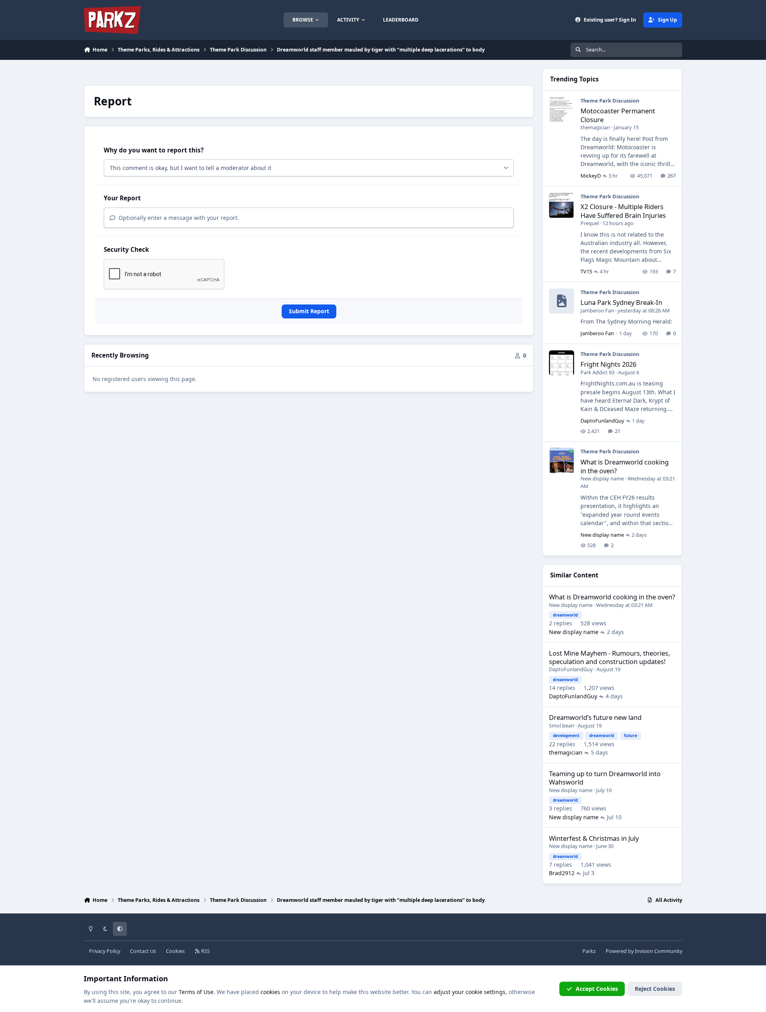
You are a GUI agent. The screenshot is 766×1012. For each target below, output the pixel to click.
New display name (602, 478)
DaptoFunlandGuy (602, 420)
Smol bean (561, 725)
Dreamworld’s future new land (595, 717)
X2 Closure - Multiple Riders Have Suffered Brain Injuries (623, 210)
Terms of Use (196, 992)
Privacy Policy (104, 951)
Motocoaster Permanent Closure (617, 115)
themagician (595, 127)
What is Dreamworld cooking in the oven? (624, 466)
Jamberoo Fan (597, 310)
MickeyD (590, 175)
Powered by (644, 951)
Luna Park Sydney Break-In (621, 302)
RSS (205, 951)
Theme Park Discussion (609, 100)
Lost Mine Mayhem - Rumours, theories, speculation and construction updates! (609, 657)
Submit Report (309, 311)
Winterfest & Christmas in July (594, 838)
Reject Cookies (655, 988)
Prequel (589, 223)
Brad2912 (561, 873)
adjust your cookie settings (469, 992)
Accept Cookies (597, 988)
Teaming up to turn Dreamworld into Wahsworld (605, 778)
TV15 (586, 271)
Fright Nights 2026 (608, 364)
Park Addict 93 (597, 372)
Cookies (175, 951)
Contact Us (143, 951)
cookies (270, 992)
